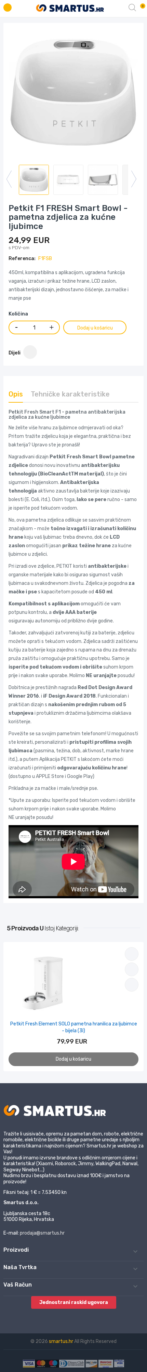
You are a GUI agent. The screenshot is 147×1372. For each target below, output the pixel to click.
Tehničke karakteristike (70, 394)
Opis (16, 394)
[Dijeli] (30, 352)
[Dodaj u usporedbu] (131, 954)
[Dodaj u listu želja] (131, 969)
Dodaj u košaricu (95, 328)
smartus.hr (61, 1341)
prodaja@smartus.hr (42, 1233)
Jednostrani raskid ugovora (73, 1302)
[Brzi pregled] (131, 985)
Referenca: (22, 258)
